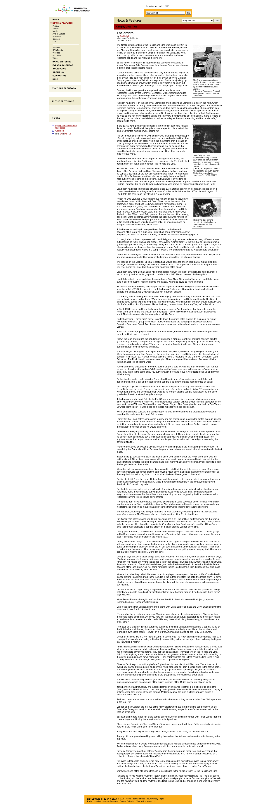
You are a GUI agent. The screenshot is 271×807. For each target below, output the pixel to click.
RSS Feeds (58, 50)
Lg (70, 134)
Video (55, 58)
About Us (151, 801)
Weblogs (56, 53)
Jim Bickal (124, 36)
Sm (61, 134)
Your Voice (141, 801)
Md (65, 134)
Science (56, 39)
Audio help (59, 131)
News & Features (110, 801)
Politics (56, 26)
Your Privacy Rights (155, 799)
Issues (56, 28)
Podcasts (57, 55)
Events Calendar (127, 801)
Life (54, 41)
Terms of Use (139, 799)
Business (57, 36)
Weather (56, 47)
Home (128, 799)
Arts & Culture (59, 34)
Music (55, 31)
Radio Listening (94, 801)
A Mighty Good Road (126, 26)
